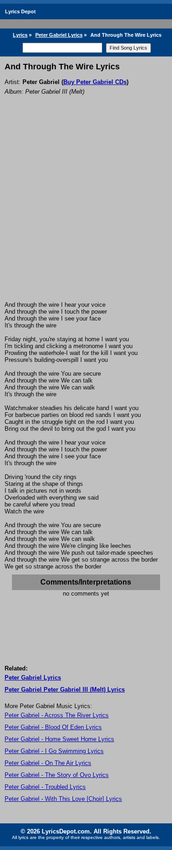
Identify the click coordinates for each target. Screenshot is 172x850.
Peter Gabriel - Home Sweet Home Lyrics (59, 739)
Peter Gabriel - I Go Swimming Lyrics (54, 751)
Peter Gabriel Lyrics (59, 35)
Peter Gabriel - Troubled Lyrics (45, 786)
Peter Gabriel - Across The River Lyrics (57, 715)
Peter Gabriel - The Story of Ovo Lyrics (57, 774)
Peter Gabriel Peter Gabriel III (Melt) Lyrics (65, 689)
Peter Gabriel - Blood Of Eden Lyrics (53, 727)
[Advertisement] (86, 210)
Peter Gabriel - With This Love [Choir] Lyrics (63, 798)
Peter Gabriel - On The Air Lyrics (48, 763)
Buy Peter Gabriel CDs (95, 82)
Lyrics (20, 35)
